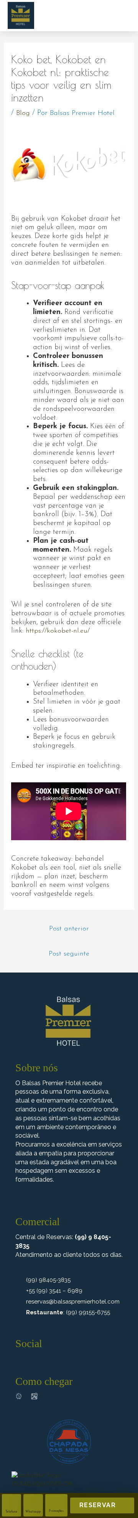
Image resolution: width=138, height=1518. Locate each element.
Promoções (56, 1511)
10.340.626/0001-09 (42, 1484)
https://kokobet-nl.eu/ (58, 631)
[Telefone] (11, 1500)
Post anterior (69, 928)
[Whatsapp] (33, 1500)
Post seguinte (69, 954)
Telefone (11, 1511)
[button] (121, 15)
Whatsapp (33, 1511)
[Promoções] (56, 1500)
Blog (23, 113)
